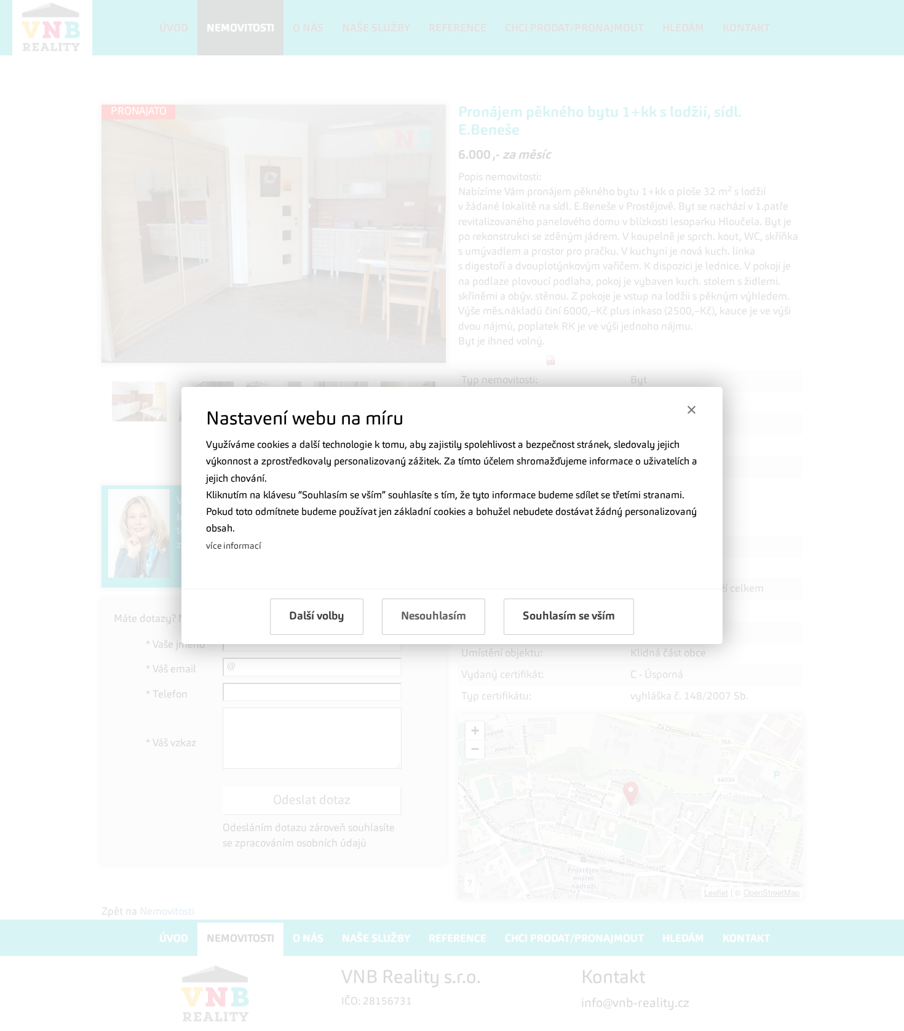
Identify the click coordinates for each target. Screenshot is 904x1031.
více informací (233, 546)
